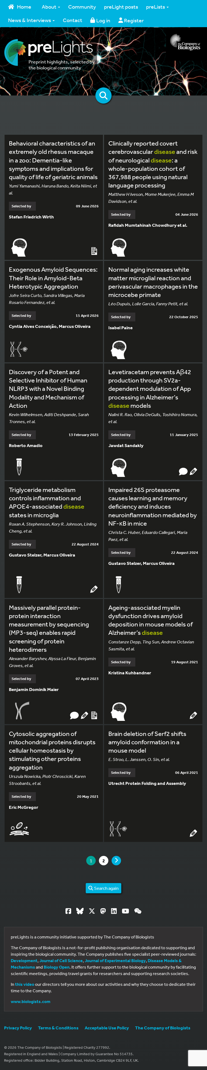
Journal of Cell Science (61, 960)
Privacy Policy (18, 1027)
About (49, 6)
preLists (156, 6)
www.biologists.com (30, 1001)
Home (24, 6)
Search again (106, 888)
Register (133, 20)
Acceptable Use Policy (107, 1027)
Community (82, 6)
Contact (72, 20)
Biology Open (57, 967)
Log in (102, 20)
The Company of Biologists (162, 1027)
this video (24, 984)
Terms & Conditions (58, 1027)
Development (24, 960)
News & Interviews (30, 20)
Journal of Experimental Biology (115, 960)
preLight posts (121, 6)
